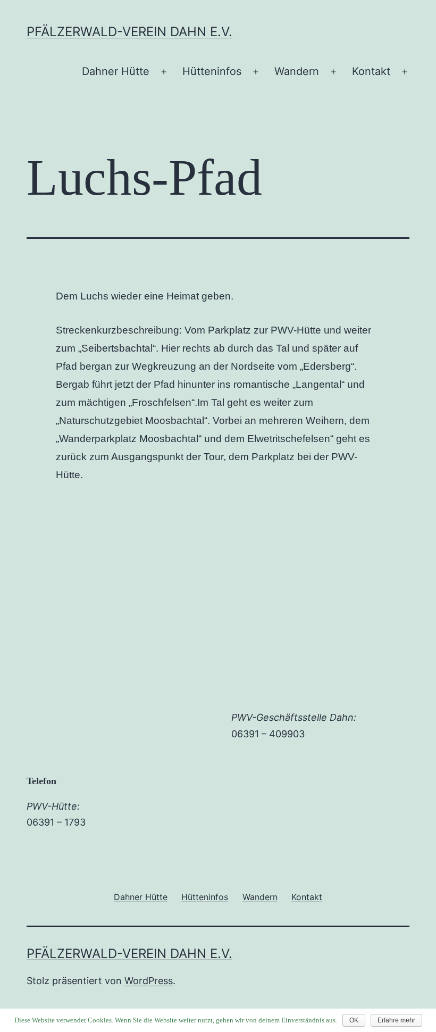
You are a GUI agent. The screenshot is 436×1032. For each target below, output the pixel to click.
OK (353, 1020)
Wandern (296, 71)
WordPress (148, 980)
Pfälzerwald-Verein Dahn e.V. (129, 31)
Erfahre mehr (396, 1020)
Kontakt (371, 71)
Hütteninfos (211, 71)
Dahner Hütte (115, 71)
